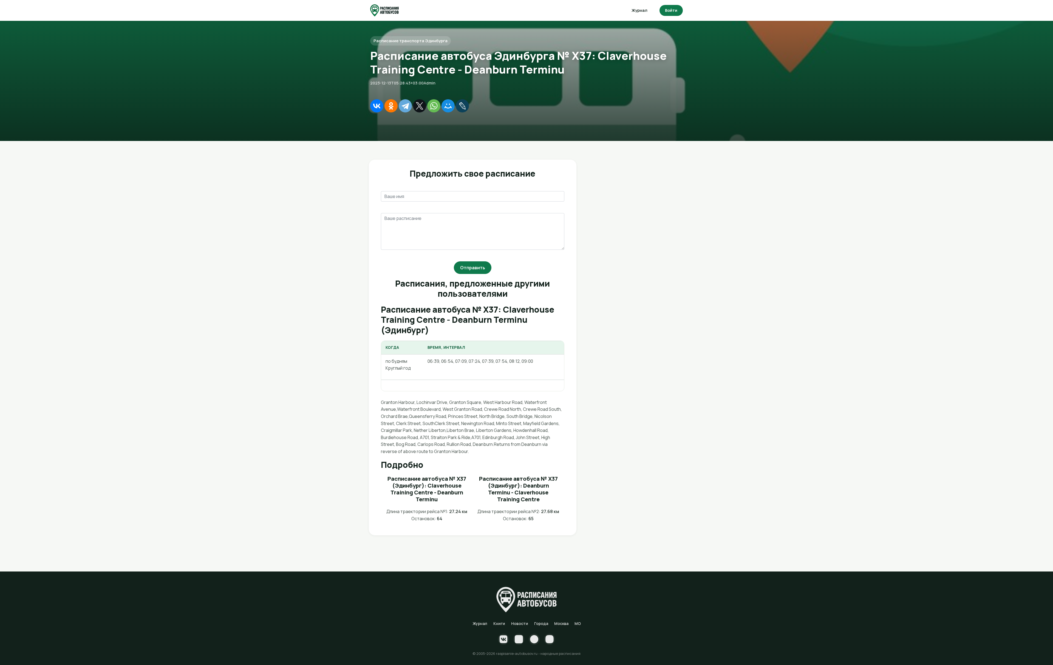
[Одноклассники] (391, 105)
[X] (419, 105)
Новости (519, 623)
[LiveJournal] (462, 105)
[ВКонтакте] (376, 105)
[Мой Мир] (448, 105)
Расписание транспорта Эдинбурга (410, 41)
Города (541, 623)
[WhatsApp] (433, 105)
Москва (561, 623)
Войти (671, 10)
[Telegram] (405, 105)
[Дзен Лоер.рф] (549, 639)
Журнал (639, 10)
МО (577, 623)
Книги (499, 623)
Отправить (472, 268)
